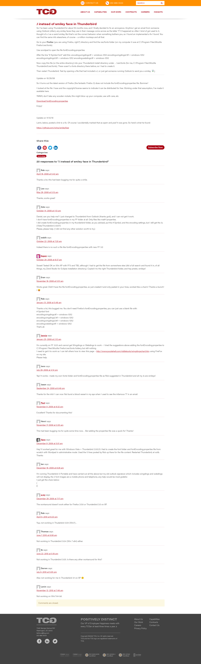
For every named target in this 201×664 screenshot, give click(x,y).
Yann (43, 439)
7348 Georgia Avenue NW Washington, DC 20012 (46, 629)
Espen (44, 255)
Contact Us (91, 2)
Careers (145, 12)
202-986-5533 (116, 2)
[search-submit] (161, 3)
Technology (41, 156)
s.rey (43, 494)
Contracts (131, 12)
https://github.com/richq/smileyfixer (53, 127)
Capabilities (100, 12)
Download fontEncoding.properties (52, 100)
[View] (100, 628)
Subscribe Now (155, 147)
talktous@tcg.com (43, 633)
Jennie (44, 335)
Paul (43, 402)
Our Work (116, 12)
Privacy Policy (140, 628)
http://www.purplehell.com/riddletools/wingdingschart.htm (122, 351)
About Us (85, 12)
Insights (158, 12)
